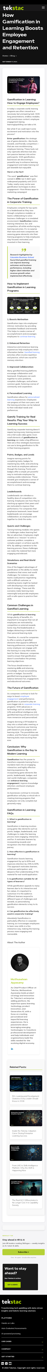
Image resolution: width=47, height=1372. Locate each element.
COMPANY (6, 1349)
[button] (22, 1318)
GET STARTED (7, 1357)
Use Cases (6, 1341)
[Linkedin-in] (2, 1363)
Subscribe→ (23, 1252)
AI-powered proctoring (10, 1333)
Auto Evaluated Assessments (14, 1328)
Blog (12, 56)
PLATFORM (6, 1318)
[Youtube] (10, 1363)
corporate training (32, 704)
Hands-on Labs (7, 1323)
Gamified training (32, 352)
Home (5, 56)
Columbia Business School (22, 257)
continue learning (27, 336)
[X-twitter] (6, 1363)
